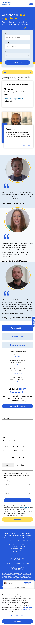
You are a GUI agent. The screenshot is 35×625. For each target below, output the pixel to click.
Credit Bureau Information (13, 553)
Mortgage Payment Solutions (17, 551)
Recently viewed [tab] (17, 345)
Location (7, 489)
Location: (8, 43)
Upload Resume (17, 457)
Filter (17, 72)
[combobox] (17, 46)
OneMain (28, 535)
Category (7, 480)
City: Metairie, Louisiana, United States (15, 93)
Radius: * (7, 51)
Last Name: (6, 428)
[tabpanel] (17, 366)
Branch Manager (17, 377)
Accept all (17, 621)
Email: (4, 437)
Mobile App (26, 553)
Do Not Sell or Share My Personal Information (17, 540)
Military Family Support (17, 548)
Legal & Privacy (25, 533)
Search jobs (17, 62)
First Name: (6, 418)
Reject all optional (17, 615)
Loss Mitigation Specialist (17, 352)
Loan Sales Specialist (17, 360)
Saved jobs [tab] (17, 336)
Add (17, 500)
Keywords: (8, 34)
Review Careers (6, 537)
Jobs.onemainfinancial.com (20, 577)
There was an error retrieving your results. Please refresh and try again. (16, 78)
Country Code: (7, 446)
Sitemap (30, 537)
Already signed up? (17, 406)
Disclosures (7, 535)
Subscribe (17, 519)
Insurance (23, 544)
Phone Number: (18, 446)
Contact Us (15, 533)
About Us (7, 533)
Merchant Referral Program (17, 546)
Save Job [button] (9, 104)
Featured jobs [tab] (17, 328)
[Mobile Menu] (31, 3)
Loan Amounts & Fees (19, 537)
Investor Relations (18, 535)
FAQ (17, 544)
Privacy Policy (28, 607)
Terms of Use (26, 609)
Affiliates (11, 544)
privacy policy (24, 508)
